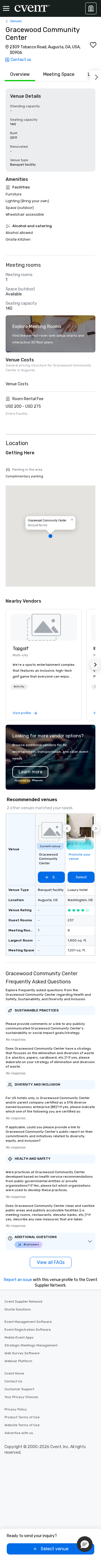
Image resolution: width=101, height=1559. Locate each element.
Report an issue (18, 1279)
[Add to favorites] (93, 45)
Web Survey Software (22, 1353)
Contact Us (13, 1381)
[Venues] (91, 8)
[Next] (95, 76)
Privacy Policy (15, 1409)
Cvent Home (14, 1373)
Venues (16, 21)
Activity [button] (19, 686)
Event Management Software (28, 1322)
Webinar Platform (18, 1361)
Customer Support (19, 1389)
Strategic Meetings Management (31, 1345)
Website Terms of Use (22, 1425)
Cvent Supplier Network (23, 1301)
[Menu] (6, 8)
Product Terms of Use (22, 1417)
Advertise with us (18, 1433)
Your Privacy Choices (21, 1397)
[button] (50, 536)
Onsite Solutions (17, 1309)
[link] (43, 627)
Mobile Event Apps (19, 1337)
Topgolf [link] (21, 648)
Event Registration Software (27, 1330)
